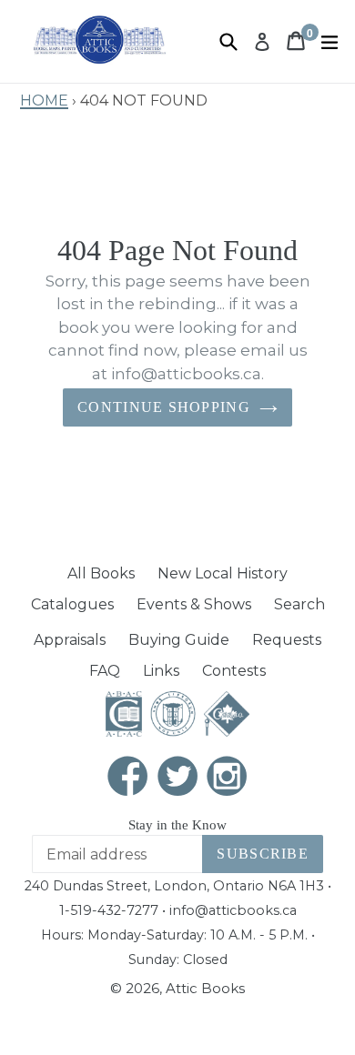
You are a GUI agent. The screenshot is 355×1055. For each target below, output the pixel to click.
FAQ (104, 670)
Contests (234, 670)
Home (44, 98)
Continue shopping (163, 407)
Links (161, 670)
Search (299, 604)
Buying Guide (178, 639)
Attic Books (205, 988)
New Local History (222, 573)
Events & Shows (194, 604)
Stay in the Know (177, 825)
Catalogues (72, 604)
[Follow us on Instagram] (227, 778)
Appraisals (70, 639)
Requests (286, 639)
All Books (101, 573)
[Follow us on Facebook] (128, 778)
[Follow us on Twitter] (177, 778)
